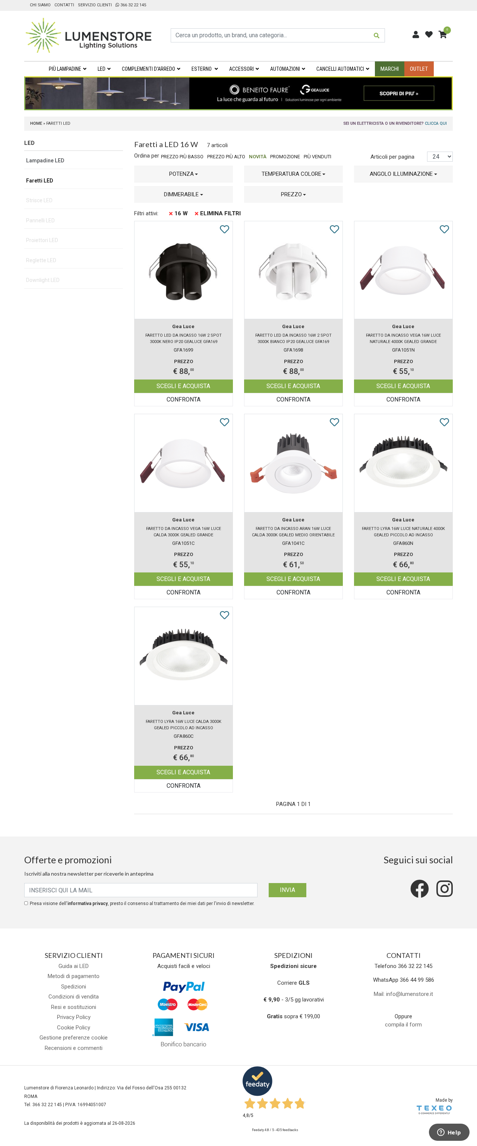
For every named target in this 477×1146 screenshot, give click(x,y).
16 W (181, 213)
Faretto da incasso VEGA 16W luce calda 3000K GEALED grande (183, 531)
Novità (257, 156)
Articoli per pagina (393, 156)
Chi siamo (40, 5)
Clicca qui (436, 123)
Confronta (183, 399)
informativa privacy (87, 903)
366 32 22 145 (132, 5)
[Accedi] (416, 34)
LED (101, 69)
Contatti (64, 5)
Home (36, 123)
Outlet (419, 69)
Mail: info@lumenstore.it (403, 994)
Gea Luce (183, 326)
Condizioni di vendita (73, 996)
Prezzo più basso (182, 156)
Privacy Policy (74, 1017)
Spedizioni (73, 986)
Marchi (389, 69)
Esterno (202, 69)
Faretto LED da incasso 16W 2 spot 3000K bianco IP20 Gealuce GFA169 (293, 338)
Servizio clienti (95, 5)
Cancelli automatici (340, 69)
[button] (183, 174)
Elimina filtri (220, 213)
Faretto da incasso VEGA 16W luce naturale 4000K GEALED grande (403, 338)
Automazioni (285, 69)
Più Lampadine (65, 69)
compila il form (403, 1024)
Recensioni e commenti (73, 1048)
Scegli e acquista (183, 386)
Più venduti (317, 156)
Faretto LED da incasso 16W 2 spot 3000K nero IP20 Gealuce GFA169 (183, 338)
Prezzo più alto (226, 156)
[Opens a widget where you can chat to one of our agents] (449, 1133)
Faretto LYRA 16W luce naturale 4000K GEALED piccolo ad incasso (403, 531)
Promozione (285, 156)
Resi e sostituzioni (73, 1007)
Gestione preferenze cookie (74, 1037)
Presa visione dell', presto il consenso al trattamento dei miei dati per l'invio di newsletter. (142, 903)
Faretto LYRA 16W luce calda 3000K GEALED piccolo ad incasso (183, 724)
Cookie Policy (73, 1027)
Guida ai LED (74, 966)
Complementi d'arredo (148, 69)
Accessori (241, 69)
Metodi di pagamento (73, 976)
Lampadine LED (45, 161)
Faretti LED (39, 181)
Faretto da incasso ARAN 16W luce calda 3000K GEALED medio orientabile (293, 531)
